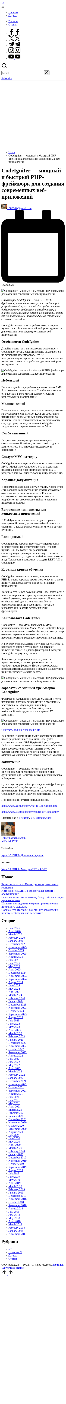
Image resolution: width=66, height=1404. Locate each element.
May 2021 (14, 1103)
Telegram (24, 817)
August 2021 (15, 1093)
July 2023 (13, 1020)
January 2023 (15, 1039)
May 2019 (14, 1179)
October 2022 (16, 1049)
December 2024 (17, 972)
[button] (39, 73)
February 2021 (16, 1112)
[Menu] (2, 7)
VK (33, 817)
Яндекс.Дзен (44, 817)
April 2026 (14, 931)
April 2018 (14, 1221)
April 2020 (14, 1144)
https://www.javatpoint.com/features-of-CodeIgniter (30, 811)
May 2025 (14, 966)
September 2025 (17, 953)
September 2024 (17, 979)
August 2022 (15, 1055)
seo (10, 1249)
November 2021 (17, 1084)
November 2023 (17, 1007)
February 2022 (16, 1074)
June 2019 (14, 1176)
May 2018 (14, 1218)
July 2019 (13, 1173)
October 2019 (16, 1163)
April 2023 (14, 1030)
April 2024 (14, 991)
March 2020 (15, 1147)
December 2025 (17, 944)
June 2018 (14, 1214)
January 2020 (15, 1154)
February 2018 (16, 1227)
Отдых (12, 1255)
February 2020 (16, 1151)
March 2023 (15, 1033)
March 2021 (15, 1109)
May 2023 (14, 1026)
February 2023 (16, 1036)
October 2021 (16, 1087)
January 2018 (15, 1230)
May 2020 (14, 1141)
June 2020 (14, 1138)
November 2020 (17, 1122)
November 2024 (17, 975)
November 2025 (17, 947)
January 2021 (15, 1116)
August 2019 (15, 1170)
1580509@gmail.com (13, 837)
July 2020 (13, 1135)
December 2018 (17, 1195)
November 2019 (17, 1160)
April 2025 (14, 969)
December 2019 (17, 1157)
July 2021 (13, 1096)
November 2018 (17, 1198)
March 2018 (15, 1224)
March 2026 (15, 934)
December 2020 (17, 1119)
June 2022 (14, 1061)
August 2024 (15, 982)
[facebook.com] (14, 33)
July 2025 (13, 959)
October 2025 (16, 950)
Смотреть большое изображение (20, 729)
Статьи (12, 1258)
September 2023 (17, 1014)
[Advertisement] (33, 115)
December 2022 (17, 1042)
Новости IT (15, 1252)
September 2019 (17, 1167)
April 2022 (14, 1068)
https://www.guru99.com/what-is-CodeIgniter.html (29, 805)
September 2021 (17, 1090)
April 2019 (14, 1182)
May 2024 (14, 988)
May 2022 (14, 1065)
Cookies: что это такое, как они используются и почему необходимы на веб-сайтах (29, 911)
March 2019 (15, 1186)
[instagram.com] (14, 51)
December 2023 (17, 1004)
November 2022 (17, 1045)
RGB (4, 2)
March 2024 (15, 994)
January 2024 (15, 1001)
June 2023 (14, 1023)
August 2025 (15, 956)
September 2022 (17, 1052)
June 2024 (14, 985)
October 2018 (16, 1202)
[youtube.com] (14, 58)
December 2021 (17, 1081)
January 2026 (15, 940)
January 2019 (15, 1192)
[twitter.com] (14, 40)
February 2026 (16, 937)
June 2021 (14, 1100)
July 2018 (13, 1211)
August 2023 (15, 1017)
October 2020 (16, 1125)
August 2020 (15, 1132)
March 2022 (15, 1071)
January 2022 (15, 1077)
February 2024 (16, 998)
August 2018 (15, 1208)
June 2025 (14, 963)
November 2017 (17, 1233)
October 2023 (16, 1010)
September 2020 (17, 1128)
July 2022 (13, 1058)
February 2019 (16, 1189)
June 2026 (14, 928)
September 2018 (17, 1205)
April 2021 (14, 1106)
